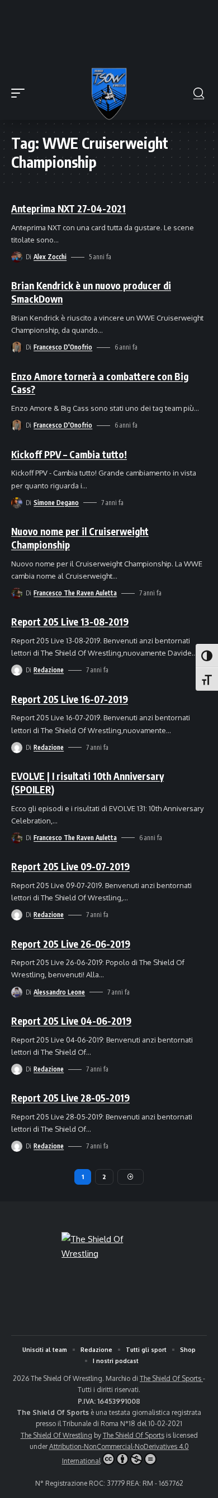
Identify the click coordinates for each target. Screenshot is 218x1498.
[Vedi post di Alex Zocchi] (16, 257)
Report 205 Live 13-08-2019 (70, 621)
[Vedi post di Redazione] (16, 670)
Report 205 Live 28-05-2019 (70, 1098)
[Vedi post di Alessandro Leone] (16, 992)
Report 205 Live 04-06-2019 (71, 1021)
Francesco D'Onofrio (63, 347)
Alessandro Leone (59, 992)
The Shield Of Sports (171, 1378)
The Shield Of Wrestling (56, 1435)
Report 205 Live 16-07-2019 (69, 699)
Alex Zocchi (50, 257)
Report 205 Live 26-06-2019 (70, 944)
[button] (20, 93)
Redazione (49, 670)
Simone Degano (56, 502)
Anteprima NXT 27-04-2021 (68, 208)
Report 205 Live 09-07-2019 (70, 866)
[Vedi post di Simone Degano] (16, 502)
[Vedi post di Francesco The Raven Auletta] (16, 593)
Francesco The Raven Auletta (75, 593)
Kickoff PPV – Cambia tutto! (69, 454)
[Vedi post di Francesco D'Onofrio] (16, 347)
